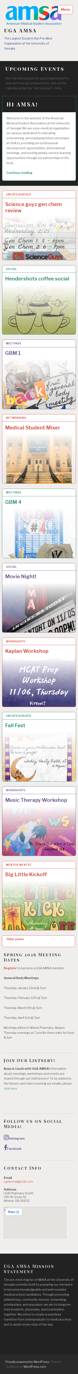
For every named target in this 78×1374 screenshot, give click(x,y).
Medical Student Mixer (32, 428)
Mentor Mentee (19, 864)
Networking (16, 417)
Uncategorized (18, 194)
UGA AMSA (20, 30)
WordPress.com (35, 1366)
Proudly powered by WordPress (27, 1362)
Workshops (15, 641)
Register (10, 968)
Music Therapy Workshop (36, 800)
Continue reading (25, 173)
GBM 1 (13, 353)
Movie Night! (20, 576)
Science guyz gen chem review (33, 207)
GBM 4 (13, 502)
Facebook (14, 1149)
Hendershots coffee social (37, 279)
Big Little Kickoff (26, 874)
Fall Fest (15, 725)
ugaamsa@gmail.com (18, 1181)
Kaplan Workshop (26, 651)
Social (11, 269)
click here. (11, 1088)
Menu (65, 9)
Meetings (13, 343)
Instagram (17, 1138)
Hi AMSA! (22, 104)
